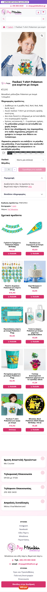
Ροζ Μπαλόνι (13, 209)
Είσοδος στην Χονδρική (24, 584)
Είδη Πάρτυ (23, 533)
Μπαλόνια (23, 536)
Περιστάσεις (23, 540)
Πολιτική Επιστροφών (23, 576)
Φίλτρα (23, 587)
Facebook (23, 529)
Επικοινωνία (23, 579)
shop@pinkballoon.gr (37, 6)
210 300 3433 (17, 6)
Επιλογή (12, 430)
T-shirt (10, 27)
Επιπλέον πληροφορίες (15, 194)
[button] (42, 36)
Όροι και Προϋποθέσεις (23, 572)
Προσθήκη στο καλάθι (32, 169)
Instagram (23, 526)
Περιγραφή (9, 178)
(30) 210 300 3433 (27, 560)
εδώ (30, 187)
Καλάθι (13, 253)
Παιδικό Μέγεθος (5, 161)
